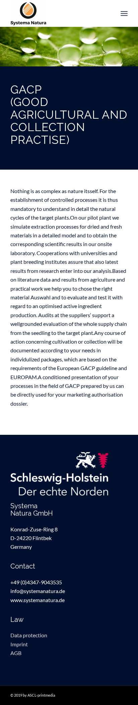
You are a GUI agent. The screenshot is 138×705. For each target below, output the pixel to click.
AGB (15, 653)
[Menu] (124, 13)
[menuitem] (124, 13)
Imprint (19, 644)
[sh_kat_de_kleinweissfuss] (69, 473)
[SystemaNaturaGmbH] (57, 13)
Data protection (28, 635)
